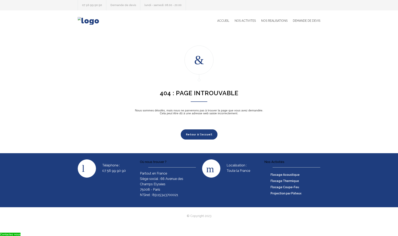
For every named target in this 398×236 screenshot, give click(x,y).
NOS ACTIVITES (245, 20)
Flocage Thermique (285, 181)
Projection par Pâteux (286, 193)
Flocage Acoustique (285, 174)
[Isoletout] (116, 21)
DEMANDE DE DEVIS (306, 20)
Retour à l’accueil (199, 134)
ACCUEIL (223, 20)
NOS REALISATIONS (274, 20)
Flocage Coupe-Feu (285, 187)
